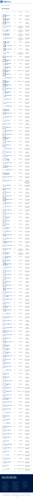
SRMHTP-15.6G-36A (9, 167)
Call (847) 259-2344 (9, 477)
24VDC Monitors (15, 484)
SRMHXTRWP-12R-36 (8, 92)
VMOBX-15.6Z (8, 185)
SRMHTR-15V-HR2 (8, 138)
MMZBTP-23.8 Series (8, 353)
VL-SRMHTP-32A (9, 433)
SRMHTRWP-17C (9, 202)
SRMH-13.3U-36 (9, 102)
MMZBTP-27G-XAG (8, 385)
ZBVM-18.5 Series (8, 253)
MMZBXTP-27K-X (9, 391)
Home (3, 5)
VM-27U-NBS (8, 408)
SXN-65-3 (8, 469)
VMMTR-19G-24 (9, 285)
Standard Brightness (5, 487)
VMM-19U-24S (8, 281)
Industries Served (25, 484)
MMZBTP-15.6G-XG (9, 156)
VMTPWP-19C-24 (9, 288)
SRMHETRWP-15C (9, 130)
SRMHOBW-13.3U (9, 106)
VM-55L (7, 465)
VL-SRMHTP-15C (9, 141)
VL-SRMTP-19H (9, 274)
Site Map (16, 496)
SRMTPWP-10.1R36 (8, 35)
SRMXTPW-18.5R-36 (9, 242)
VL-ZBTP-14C (8, 123)
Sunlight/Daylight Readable (6, 486)
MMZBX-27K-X (8, 387)
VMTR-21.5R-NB (9, 334)
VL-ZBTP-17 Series (8, 218)
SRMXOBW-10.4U (9, 77)
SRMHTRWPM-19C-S (8, 257)
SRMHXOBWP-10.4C (8, 64)
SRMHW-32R (8, 423)
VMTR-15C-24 (8, 144)
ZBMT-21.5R (8, 338)
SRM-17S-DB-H (9, 195)
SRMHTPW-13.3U (9, 113)
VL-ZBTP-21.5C (9, 320)
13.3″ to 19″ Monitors (5, 484)
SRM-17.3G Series (8, 228)
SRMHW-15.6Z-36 (9, 169)
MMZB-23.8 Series (8, 349)
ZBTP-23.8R (8, 359)
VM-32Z (7, 440)
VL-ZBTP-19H (8, 278)
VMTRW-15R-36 (9, 148)
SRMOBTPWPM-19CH (9, 264)
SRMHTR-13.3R (9, 116)
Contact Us (24, 487)
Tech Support (25, 485)
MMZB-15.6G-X (8, 152)
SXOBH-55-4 (8, 458)
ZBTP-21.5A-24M (9, 341)
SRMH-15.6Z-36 (9, 162)
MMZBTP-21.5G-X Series (9, 296)
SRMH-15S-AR (8, 127)
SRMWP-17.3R (8, 231)
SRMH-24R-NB (8, 366)
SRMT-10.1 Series (8, 31)
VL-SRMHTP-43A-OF (9, 445)
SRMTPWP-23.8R (9, 355)
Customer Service (25, 486)
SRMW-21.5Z (8, 313)
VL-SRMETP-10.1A (8, 42)
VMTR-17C (8, 224)
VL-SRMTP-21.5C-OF (9, 317)
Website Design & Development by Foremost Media (16, 495)
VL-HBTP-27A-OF (9, 401)
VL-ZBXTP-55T (8, 461)
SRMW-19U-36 (8, 267)
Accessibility (29, 495)
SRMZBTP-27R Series (8, 399)
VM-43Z (7, 451)
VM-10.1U (8, 52)
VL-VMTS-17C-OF (9, 213)
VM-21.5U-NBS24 (9, 327)
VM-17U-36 (8, 220)
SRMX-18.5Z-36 (9, 238)
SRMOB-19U (8, 260)
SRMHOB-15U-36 (9, 134)
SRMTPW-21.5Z (9, 309)
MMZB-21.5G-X (8, 292)
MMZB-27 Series (9, 380)
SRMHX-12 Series (9, 88)
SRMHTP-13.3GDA (8, 110)
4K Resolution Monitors (16, 485)
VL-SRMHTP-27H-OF (9, 406)
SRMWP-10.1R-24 (9, 38)
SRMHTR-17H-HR (9, 199)
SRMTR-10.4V (8, 74)
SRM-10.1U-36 (8, 26)
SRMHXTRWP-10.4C (8, 68)
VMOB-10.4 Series (8, 82)
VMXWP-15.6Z (8, 188)
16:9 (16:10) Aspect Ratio (16, 487)
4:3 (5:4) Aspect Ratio (15, 486)
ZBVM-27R (8, 415)
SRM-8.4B (8, 15)
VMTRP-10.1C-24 (9, 56)
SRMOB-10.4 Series (8, 71)
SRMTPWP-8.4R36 (8, 20)
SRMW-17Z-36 (8, 206)
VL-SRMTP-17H (9, 209)
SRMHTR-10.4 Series (8, 61)
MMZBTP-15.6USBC (8, 160)
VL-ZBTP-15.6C (9, 180)
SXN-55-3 (8, 454)
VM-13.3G (8, 120)
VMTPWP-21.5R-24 (9, 332)
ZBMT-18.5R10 (8, 248)
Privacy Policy (25, 495)
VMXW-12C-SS (8, 99)
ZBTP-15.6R (8, 192)
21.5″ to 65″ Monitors (5, 485)
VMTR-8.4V (8, 22)
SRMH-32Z (8, 419)
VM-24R (7, 373)
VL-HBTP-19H (8, 270)
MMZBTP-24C (8, 362)
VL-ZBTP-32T (8, 437)
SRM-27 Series (8, 394)
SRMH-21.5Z (8, 302)
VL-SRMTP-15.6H (9, 176)
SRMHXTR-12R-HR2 (9, 85)
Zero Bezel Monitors (15, 490)
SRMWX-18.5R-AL (9, 234)
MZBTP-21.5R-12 (9, 299)
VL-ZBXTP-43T (8, 447)
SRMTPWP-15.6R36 (8, 174)
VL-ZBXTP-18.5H (9, 245)
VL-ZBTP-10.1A (9, 49)
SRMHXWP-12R (9, 95)
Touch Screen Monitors (5, 490)
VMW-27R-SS (8, 412)
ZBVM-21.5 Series (8, 346)
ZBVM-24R (8, 377)
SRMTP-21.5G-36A (8, 307)
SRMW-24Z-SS (8, 370)
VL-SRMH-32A (8, 430)
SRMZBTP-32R (8, 426)
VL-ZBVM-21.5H (9, 324)
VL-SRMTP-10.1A (9, 45)
